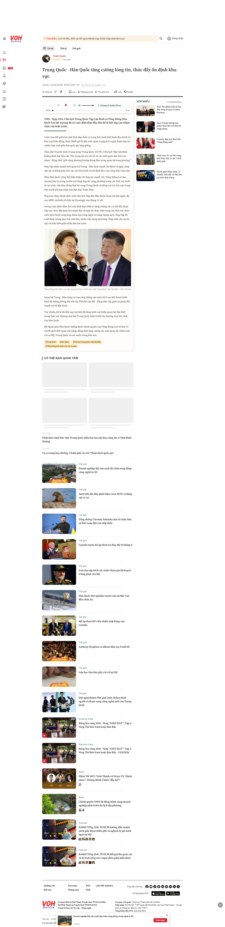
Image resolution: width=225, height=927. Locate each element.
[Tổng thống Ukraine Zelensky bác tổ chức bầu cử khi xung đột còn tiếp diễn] (59, 524)
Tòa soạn (72, 885)
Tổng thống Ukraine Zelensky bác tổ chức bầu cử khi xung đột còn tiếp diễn (105, 521)
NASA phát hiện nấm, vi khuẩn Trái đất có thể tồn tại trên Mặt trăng (169, 174)
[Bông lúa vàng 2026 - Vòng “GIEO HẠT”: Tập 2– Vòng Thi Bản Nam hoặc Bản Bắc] (59, 727)
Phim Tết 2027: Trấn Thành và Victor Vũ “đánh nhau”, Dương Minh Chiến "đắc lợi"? (105, 778)
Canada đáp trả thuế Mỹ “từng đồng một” (169, 140)
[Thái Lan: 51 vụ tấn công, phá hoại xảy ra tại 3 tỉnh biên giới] (145, 159)
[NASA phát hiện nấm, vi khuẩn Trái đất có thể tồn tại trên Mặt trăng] (145, 175)
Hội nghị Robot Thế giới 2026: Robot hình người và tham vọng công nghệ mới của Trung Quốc (105, 701)
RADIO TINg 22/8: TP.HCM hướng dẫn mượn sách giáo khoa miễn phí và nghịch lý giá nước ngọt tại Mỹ (105, 830)
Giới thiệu (45, 919)
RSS (88, 885)
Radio (81, 772)
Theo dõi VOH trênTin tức (93, 85)
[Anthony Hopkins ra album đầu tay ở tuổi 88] (59, 651)
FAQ (88, 890)
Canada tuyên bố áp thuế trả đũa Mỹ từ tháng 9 (105, 545)
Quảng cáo (49, 885)
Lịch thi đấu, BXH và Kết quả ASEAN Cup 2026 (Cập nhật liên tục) (91, 38)
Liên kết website (104, 885)
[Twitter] (174, 887)
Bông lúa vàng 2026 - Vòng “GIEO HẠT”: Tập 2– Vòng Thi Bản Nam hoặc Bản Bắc (106, 725)
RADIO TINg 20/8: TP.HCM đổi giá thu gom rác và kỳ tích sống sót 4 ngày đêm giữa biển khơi (105, 856)
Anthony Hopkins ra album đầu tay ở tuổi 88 (104, 647)
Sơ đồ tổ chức (56, 919)
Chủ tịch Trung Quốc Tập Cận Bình (87, 342)
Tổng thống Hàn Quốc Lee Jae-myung (61, 346)
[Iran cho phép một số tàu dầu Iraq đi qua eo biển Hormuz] (145, 110)
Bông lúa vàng (86, 719)
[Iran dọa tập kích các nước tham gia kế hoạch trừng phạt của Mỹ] (59, 575)
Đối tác (48, 890)
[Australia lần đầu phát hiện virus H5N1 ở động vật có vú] (59, 498)
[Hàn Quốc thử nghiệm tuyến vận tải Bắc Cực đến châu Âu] (59, 600)
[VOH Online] (49, 905)
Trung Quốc (51, 342)
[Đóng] (167, 915)
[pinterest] (158, 887)
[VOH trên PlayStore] (173, 894)
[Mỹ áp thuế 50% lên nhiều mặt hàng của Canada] (59, 626)
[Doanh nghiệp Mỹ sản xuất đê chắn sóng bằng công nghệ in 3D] (59, 473)
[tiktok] (154, 887)
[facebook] (61, 92)
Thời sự (63, 48)
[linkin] (162, 887)
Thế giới (76, 48)
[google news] (166, 887)
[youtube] (150, 887)
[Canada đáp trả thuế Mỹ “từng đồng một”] (145, 143)
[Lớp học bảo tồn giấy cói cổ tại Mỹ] (59, 676)
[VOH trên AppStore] (158, 894)
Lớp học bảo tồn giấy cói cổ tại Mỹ (98, 672)
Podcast (83, 823)
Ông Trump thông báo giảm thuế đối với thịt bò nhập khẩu (169, 125)
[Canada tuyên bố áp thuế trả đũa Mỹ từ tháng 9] (59, 549)
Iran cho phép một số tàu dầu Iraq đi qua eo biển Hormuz (169, 109)
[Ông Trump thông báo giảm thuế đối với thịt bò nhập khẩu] (145, 126)
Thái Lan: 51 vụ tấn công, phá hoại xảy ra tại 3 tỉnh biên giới (169, 158)
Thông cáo (73, 890)
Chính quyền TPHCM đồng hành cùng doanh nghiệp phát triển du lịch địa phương (105, 803)
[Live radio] (15, 68)
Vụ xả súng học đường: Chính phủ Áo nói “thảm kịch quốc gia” (78, 453)
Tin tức (50, 48)
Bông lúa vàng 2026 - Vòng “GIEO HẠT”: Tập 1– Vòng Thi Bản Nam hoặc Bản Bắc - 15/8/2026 (106, 750)
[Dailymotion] (178, 887)
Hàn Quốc (65, 342)
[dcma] (170, 887)
